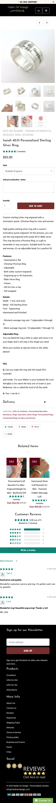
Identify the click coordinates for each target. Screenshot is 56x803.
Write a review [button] (28, 550)
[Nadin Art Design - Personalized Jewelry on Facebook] (8, 766)
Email (10, 434)
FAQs (8, 752)
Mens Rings (32, 415)
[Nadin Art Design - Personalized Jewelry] (17, 11)
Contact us (11, 708)
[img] (6, 569)
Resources (11, 718)
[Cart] (46, 10)
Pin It (36, 427)
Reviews (10, 713)
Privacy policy (12, 737)
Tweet (10, 427)
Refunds (10, 727)
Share (23, 427)
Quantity (6, 201)
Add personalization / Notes (14, 180)
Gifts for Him (12, 680)
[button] (10, 151)
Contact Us (44, 800)
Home (9, 747)
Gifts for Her (11, 685)
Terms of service (13, 732)
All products (11, 690)
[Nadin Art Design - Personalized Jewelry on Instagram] (20, 766)
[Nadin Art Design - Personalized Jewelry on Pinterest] (14, 766)
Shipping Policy (13, 723)
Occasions (11, 675)
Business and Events (15, 742)
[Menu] (38, 10)
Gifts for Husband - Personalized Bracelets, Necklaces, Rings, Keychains (27, 132)
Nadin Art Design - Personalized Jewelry (31, 786)
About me (10, 703)
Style (5, 165)
